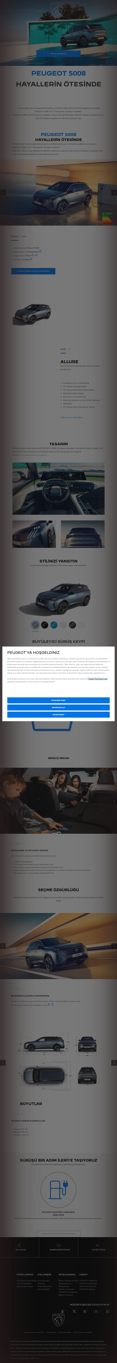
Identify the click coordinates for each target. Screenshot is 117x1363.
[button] (58, 700)
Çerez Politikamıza (97, 678)
